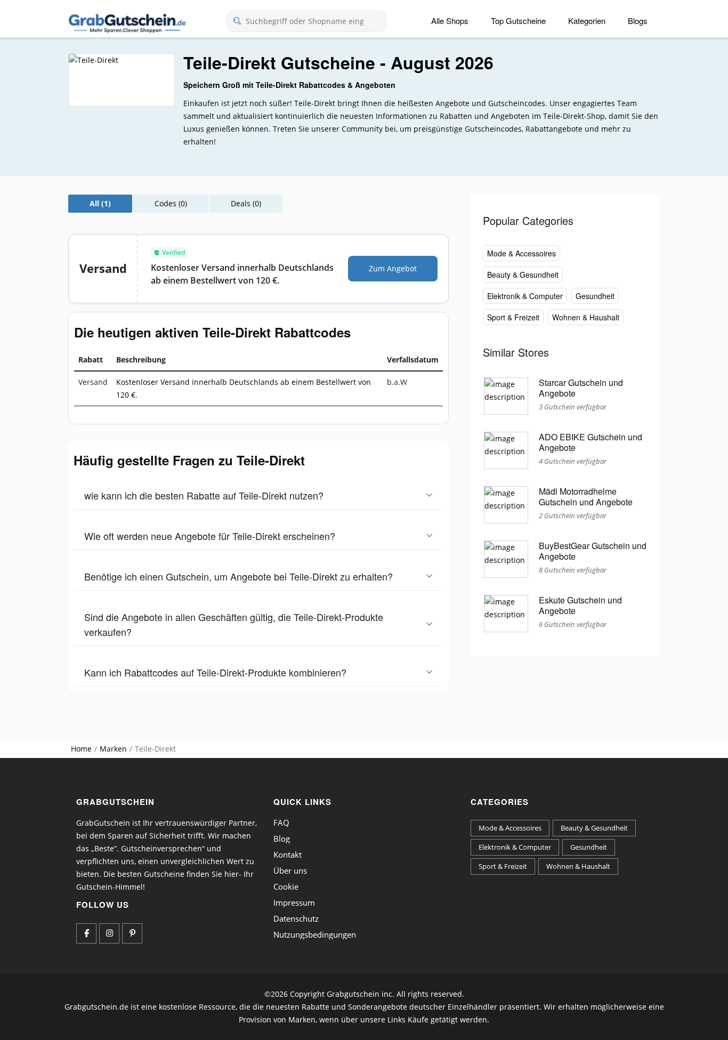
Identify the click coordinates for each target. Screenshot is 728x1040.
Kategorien (586, 20)
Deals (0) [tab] (246, 203)
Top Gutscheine (518, 20)
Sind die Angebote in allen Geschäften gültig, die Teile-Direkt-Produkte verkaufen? (233, 624)
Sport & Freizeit (513, 317)
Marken (113, 749)
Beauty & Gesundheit (523, 274)
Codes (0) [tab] (171, 203)
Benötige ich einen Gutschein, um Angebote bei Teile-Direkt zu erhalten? (238, 576)
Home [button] (81, 749)
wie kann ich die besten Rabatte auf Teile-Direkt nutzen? (203, 495)
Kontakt (287, 854)
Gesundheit (595, 296)
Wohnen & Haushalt (585, 317)
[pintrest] (132, 933)
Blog (281, 838)
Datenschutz (296, 918)
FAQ (281, 822)
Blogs (638, 20)
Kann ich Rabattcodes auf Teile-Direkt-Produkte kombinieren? (215, 672)
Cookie (285, 886)
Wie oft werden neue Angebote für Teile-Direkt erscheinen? (209, 536)
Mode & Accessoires (521, 253)
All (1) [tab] (100, 203)
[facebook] (86, 933)
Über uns (290, 870)
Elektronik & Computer (525, 296)
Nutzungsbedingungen (314, 934)
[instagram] (109, 933)
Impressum (294, 902)
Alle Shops (449, 20)
